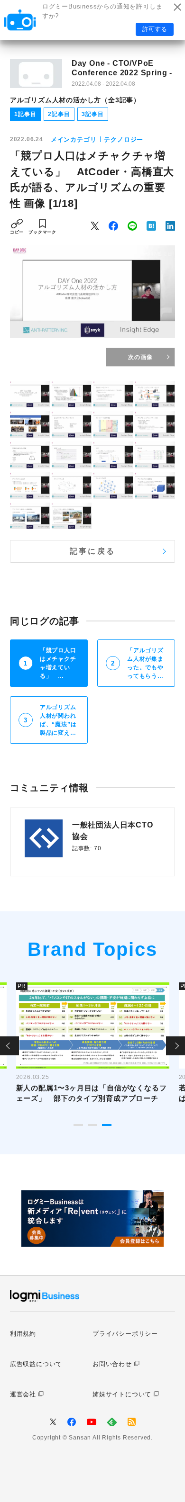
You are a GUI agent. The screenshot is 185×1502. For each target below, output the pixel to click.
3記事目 (92, 114)
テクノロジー (123, 139)
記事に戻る (92, 551)
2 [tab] (92, 1125)
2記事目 (59, 114)
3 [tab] (106, 1125)
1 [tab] (78, 1125)
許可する (154, 29)
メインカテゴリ (74, 139)
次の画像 (140, 357)
